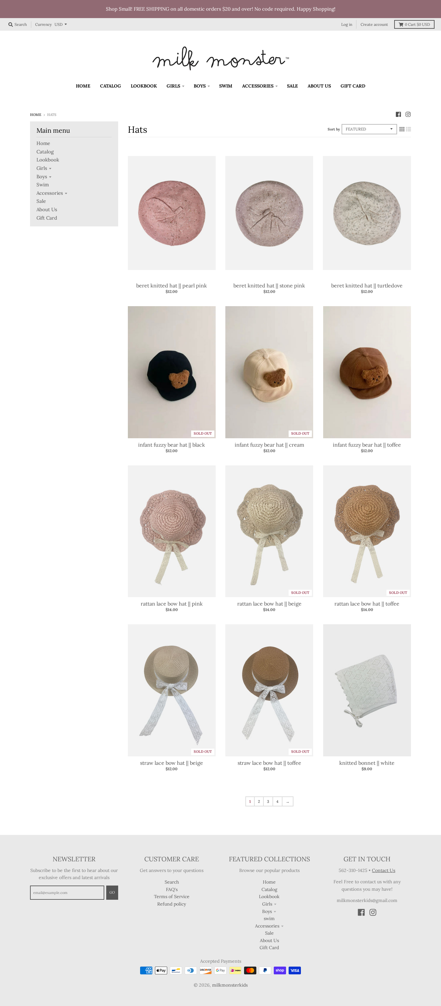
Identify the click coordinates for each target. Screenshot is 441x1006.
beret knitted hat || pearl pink (171, 285)
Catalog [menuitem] (110, 86)
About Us (46, 209)
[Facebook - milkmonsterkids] (398, 114)
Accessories (49, 193)
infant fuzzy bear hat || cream (269, 444)
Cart (417, 24)
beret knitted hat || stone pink (269, 285)
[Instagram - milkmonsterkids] (408, 114)
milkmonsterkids (230, 985)
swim (42, 184)
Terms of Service (172, 896)
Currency (43, 24)
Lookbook (47, 160)
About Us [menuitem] (319, 86)
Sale (41, 201)
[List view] (408, 129)
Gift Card (46, 218)
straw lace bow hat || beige (171, 763)
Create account (374, 24)
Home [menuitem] (83, 86)
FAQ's (172, 889)
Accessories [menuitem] (257, 86)
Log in (346, 24)
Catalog (45, 152)
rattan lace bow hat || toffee (366, 603)
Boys (41, 176)
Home (35, 114)
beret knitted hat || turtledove (367, 285)
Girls (41, 168)
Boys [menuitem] (200, 86)
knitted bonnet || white (367, 763)
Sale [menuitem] (292, 86)
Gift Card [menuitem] (353, 86)
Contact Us (383, 870)
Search (172, 882)
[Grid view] (402, 129)
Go (112, 892)
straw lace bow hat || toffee (269, 763)
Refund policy (171, 904)
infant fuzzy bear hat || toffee (367, 444)
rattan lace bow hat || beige (269, 603)
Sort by (334, 129)
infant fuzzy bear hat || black (171, 444)
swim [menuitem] (225, 86)
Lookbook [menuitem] (144, 86)
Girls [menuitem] (173, 86)
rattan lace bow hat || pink (172, 603)
